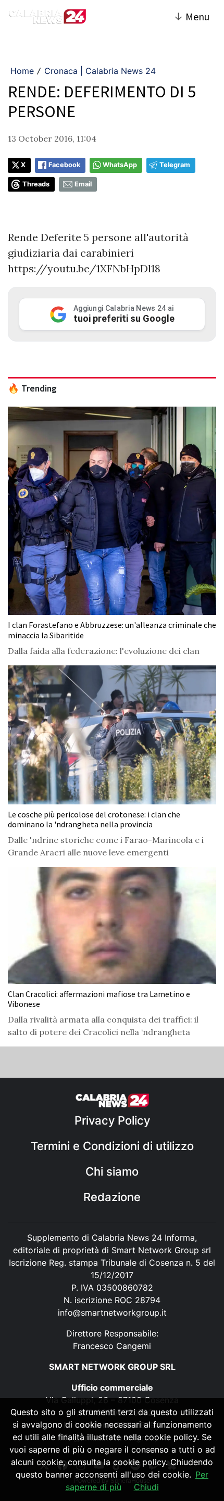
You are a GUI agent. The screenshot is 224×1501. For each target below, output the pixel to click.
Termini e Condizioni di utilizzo (112, 1146)
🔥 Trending (32, 388)
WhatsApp (120, 165)
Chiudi (146, 1487)
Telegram (174, 165)
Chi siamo (112, 1171)
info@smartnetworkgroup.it (112, 1312)
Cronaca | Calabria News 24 (100, 71)
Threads (35, 184)
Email (83, 184)
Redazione (112, 1197)
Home (22, 71)
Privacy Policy (112, 1120)
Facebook (64, 165)
